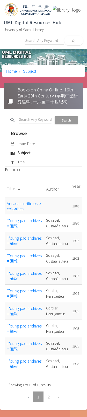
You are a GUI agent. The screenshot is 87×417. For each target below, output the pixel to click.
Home (11, 71)
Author (53, 189)
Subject (29, 71)
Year (76, 186)
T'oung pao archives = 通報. (24, 223)
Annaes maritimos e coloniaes (24, 206)
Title (17, 162)
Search (66, 120)
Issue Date (22, 143)
